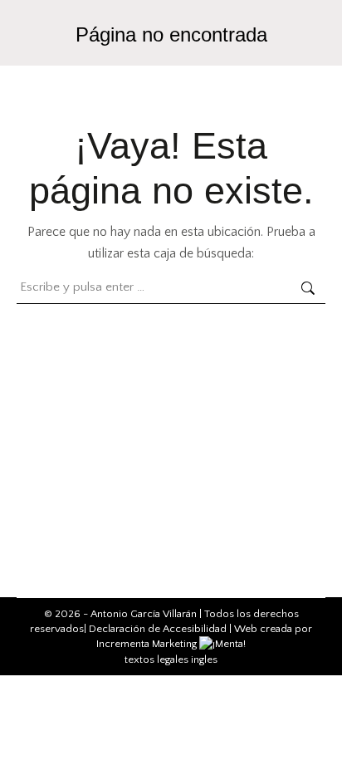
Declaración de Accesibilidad (157, 629)
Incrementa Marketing (147, 644)
